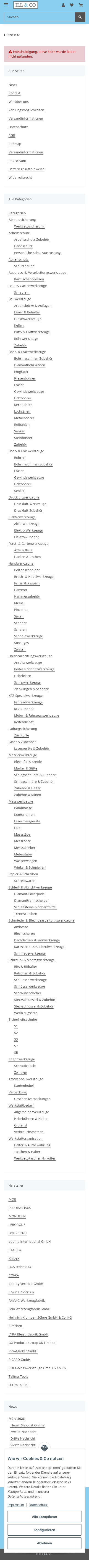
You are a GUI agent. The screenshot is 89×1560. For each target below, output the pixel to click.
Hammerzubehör (27, 596)
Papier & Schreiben (23, 874)
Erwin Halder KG (21, 1292)
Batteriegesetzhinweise (26, 169)
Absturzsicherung (22, 219)
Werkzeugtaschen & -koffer (34, 1158)
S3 (16, 1039)
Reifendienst (24, 722)
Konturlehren (24, 814)
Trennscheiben (25, 914)
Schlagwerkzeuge (27, 682)
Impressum (16, 1505)
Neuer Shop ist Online (27, 1425)
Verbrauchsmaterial (29, 1132)
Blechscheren (24, 933)
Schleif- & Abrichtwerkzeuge (30, 887)
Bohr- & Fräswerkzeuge (26, 451)
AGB (12, 135)
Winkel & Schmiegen (29, 867)
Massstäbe (22, 834)
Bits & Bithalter (25, 966)
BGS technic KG (20, 1267)
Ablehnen (44, 1543)
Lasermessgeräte (27, 821)
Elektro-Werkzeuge (28, 530)
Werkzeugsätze (25, 1013)
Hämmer (20, 590)
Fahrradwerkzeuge (28, 702)
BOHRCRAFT (18, 1233)
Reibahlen (22, 424)
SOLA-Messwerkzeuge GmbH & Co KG (37, 1368)
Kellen (19, 325)
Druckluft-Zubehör (28, 510)
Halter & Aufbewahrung (32, 1145)
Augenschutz (19, 259)
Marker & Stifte (25, 768)
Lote (17, 828)
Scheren (20, 629)
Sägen (19, 616)
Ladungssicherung (23, 728)
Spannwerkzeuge (22, 1059)
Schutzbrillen (24, 266)
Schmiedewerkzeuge (30, 953)
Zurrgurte (21, 735)
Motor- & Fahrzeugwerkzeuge (36, 715)
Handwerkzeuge (21, 563)
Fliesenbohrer (24, 378)
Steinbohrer (23, 438)
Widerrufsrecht (20, 177)
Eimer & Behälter (27, 312)
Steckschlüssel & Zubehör (33, 1006)
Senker (19, 431)
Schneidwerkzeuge (28, 636)
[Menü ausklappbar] (6, 3)
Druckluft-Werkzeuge (30, 504)
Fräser (19, 385)
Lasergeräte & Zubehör (31, 748)
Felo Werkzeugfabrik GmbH (29, 1309)
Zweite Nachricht (23, 1432)
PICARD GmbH (19, 1359)
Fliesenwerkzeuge (27, 319)
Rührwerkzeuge (26, 338)
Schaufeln (21, 292)
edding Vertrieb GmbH (26, 1283)
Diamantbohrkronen (29, 365)
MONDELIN (17, 1216)
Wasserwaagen (25, 861)
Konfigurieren (44, 1530)
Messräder (22, 841)
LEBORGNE (17, 1224)
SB (16, 1052)
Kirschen (15, 1326)
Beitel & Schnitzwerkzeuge (34, 669)
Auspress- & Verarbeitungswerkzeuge (37, 272)
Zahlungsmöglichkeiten (26, 110)
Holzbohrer (22, 398)
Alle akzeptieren (44, 1517)
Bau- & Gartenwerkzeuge (28, 286)
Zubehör (20, 345)
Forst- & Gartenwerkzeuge (28, 543)
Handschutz (23, 246)
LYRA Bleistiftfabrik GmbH (28, 1334)
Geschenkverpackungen (32, 1099)
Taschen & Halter (27, 1151)
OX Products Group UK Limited (32, 1342)
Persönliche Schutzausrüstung (37, 253)
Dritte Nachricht (22, 1438)
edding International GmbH (30, 1241)
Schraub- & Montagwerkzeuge (32, 960)
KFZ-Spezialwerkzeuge (26, 695)
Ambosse (21, 927)
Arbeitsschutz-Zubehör (31, 239)
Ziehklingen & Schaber (31, 689)
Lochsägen (22, 411)
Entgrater (21, 371)
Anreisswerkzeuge (28, 662)
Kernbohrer (23, 405)
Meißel (19, 603)
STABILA (15, 1250)
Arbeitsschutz (19, 233)
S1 (16, 1026)
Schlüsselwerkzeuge (29, 986)
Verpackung (18, 1092)
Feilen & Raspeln (27, 583)
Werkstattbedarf (21, 1105)
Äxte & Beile (23, 550)
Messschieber (24, 847)
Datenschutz (38, 1505)
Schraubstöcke (25, 1066)
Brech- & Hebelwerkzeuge (34, 576)
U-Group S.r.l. (19, 1385)
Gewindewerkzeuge (29, 391)
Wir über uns (19, 101)
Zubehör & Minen (27, 795)
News (13, 85)
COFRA (14, 1275)
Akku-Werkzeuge (26, 524)
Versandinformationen (26, 118)
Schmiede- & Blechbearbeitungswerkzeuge (41, 920)
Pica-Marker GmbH (23, 1351)
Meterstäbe (23, 854)
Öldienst (20, 1125)
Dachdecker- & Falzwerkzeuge (37, 940)
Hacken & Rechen (27, 557)
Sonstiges (21, 643)
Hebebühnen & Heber (31, 1118)
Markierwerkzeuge (23, 755)
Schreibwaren (24, 880)
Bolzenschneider (27, 570)
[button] (63, 5)
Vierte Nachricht (22, 1445)
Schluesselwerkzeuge (30, 980)
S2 (16, 1033)
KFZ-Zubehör (24, 709)
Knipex (14, 1258)
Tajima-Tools (18, 1376)
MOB (12, 1199)
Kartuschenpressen (29, 279)
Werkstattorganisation (25, 1138)
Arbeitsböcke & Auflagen (33, 305)
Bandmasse (23, 808)
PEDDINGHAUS (20, 1208)
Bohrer (19, 457)
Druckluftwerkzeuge (24, 497)
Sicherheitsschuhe (23, 1019)
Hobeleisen (22, 676)
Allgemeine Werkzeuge (31, 1112)
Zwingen (20, 1072)
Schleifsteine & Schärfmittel (35, 907)
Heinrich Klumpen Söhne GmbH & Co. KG (40, 1317)
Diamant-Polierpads (29, 894)
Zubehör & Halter (27, 788)
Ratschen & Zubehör (29, 973)
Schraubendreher (27, 993)
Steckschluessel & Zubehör (34, 999)
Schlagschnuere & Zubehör (35, 775)
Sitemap (15, 144)
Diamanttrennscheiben (32, 900)
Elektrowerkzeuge (22, 517)
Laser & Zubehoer (22, 742)
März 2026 (17, 1418)
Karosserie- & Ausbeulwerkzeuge (39, 947)
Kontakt (14, 93)
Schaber (20, 623)
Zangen (20, 649)
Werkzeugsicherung (29, 226)
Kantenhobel (24, 1085)
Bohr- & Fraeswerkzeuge (27, 352)
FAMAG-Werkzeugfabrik (27, 1300)
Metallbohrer (24, 418)
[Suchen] (80, 17)
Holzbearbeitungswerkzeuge (30, 656)
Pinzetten (21, 609)
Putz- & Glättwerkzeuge (32, 332)
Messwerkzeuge (21, 801)
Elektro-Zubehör (26, 537)
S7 (16, 1046)
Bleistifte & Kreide (28, 761)
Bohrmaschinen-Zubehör (33, 358)
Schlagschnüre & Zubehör (34, 781)
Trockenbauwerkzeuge (26, 1079)
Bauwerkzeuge (20, 299)
